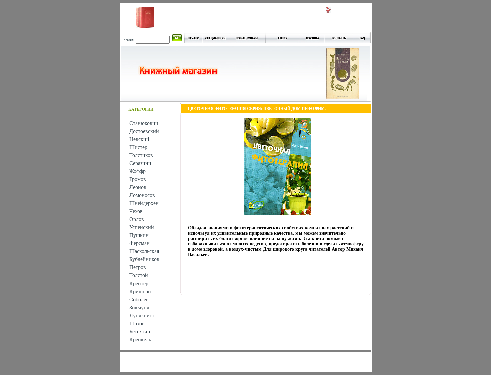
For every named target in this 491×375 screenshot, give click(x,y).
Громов (137, 179)
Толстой (138, 275)
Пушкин (139, 235)
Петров (137, 267)
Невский (139, 139)
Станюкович (143, 123)
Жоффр (137, 171)
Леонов (137, 187)
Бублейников (144, 259)
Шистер (138, 147)
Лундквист (141, 315)
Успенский (141, 227)
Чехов (136, 211)
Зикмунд (139, 307)
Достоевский (144, 131)
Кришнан (140, 291)
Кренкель (140, 339)
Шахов (137, 323)
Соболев (139, 299)
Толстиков (141, 155)
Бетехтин (139, 331)
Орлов (136, 219)
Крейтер (138, 283)
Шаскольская (144, 251)
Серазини (140, 163)
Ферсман (139, 243)
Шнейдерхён (144, 203)
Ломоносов (142, 195)
